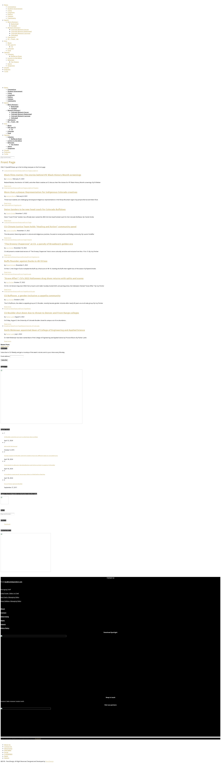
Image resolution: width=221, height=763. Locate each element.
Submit (3, 624)
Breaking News (9, 309)
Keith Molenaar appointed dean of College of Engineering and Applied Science (44, 330)
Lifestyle (11, 49)
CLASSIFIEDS (8, 754)
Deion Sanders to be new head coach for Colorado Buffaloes (35, 209)
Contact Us (8, 747)
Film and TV (12, 45)
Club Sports (12, 37)
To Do (6, 71)
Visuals (6, 68)
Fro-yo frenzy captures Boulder (13, 484)
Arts (5, 41)
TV (12, 47)
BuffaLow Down (16, 56)
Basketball (14, 24)
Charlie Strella (10, 213)
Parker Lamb (10, 317)
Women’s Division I (14, 28)
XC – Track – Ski (13, 39)
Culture (6, 171)
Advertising (5, 617)
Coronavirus (12, 7)
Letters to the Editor (15, 58)
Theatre (35, 188)
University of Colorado (32, 326)
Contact (3, 613)
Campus (10, 16)
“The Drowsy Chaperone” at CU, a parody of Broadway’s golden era (38, 243)
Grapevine (11, 66)
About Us (7, 745)
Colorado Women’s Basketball (21, 31)
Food (9, 50)
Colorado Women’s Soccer (20, 30)
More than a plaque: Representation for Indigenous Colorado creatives (40, 192)
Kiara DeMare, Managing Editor (11, 601)
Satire (10, 64)
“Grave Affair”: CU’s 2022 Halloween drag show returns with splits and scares (43, 278)
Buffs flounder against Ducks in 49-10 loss (25, 261)
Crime (10, 11)
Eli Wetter (9, 179)
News (6, 5)
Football (14, 26)
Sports (6, 20)
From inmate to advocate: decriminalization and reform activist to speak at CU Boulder (29, 465)
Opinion (7, 52)
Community (12, 18)
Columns (11, 54)
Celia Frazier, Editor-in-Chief (10, 593)
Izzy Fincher (10, 248)
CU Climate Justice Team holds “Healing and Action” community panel (40, 226)
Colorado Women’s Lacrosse (20, 33)
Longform (11, 12)
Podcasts (7, 69)
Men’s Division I (13, 22)
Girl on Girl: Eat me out (10, 446)
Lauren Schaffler (11, 231)
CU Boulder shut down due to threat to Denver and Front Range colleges (41, 312)
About (3, 609)
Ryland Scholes (11, 265)
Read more (7, 186)
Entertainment (13, 171)
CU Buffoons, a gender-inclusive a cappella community (32, 295)
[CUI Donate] (41, 423)
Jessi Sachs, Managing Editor (10, 597)
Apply (3, 621)
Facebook (7, 524)
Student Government (15, 9)
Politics (10, 14)
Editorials (11, 60)
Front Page (27, 171)
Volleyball (14, 35)
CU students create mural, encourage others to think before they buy (24, 474)
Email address (5, 356)
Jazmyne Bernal (11, 196)
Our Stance (15, 62)
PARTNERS (7, 750)
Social (6, 752)
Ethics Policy (5, 628)
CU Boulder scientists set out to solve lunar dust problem (21, 437)
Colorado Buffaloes (10, 257)
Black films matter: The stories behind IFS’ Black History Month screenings (42, 174)
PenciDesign (38, 738)
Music (10, 43)
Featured (21, 171)
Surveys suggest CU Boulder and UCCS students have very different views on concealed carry (31, 455)
